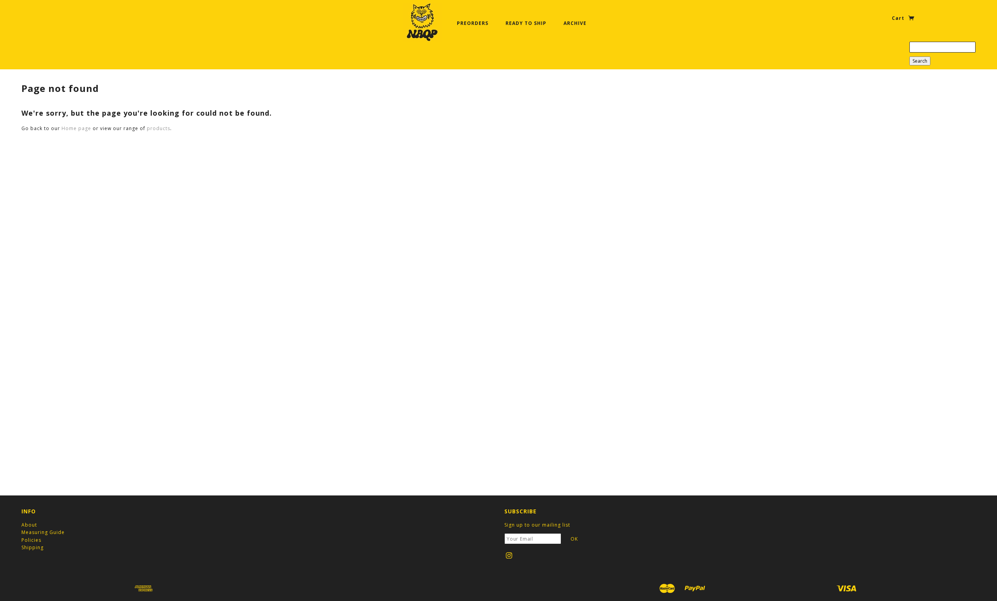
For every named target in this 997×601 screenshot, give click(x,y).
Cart (899, 18)
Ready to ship (526, 23)
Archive (575, 23)
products (158, 128)
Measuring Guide (43, 532)
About (29, 525)
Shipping (32, 547)
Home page (76, 128)
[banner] (422, 22)
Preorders (472, 23)
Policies (31, 540)
